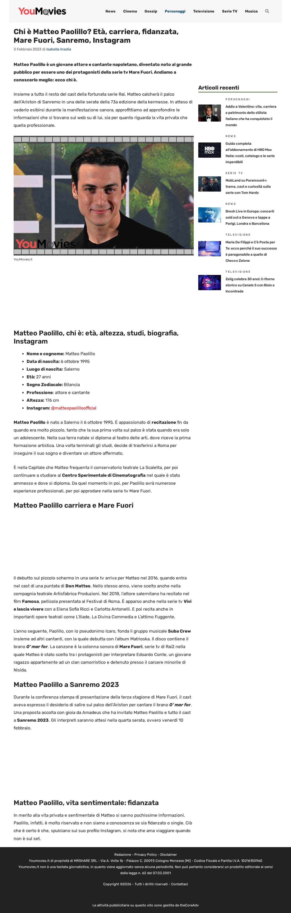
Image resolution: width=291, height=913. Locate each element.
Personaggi (175, 11)
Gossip (151, 11)
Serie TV (229, 11)
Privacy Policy (145, 855)
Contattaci (179, 884)
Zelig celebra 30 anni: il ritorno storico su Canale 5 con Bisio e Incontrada (250, 285)
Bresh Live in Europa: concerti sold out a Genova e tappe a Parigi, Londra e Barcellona (250, 217)
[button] (267, 11)
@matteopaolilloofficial (73, 408)
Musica (251, 11)
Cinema (130, 11)
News (110, 11)
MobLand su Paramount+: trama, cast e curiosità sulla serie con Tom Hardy (248, 186)
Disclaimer (168, 855)
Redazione (122, 855)
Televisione (203, 11)
